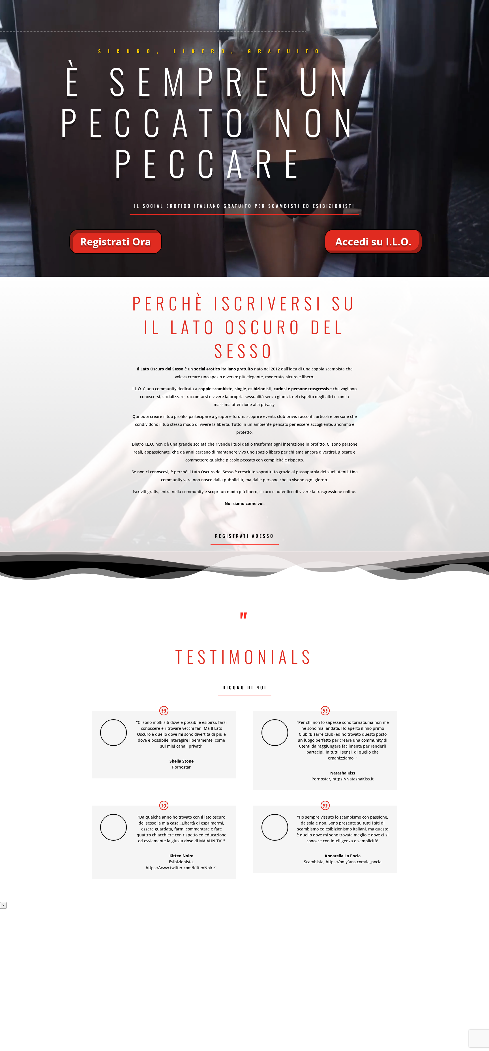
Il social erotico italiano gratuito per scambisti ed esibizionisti (244, 205)
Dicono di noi (244, 687)
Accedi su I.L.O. (373, 242)
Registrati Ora (115, 242)
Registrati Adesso (244, 535)
